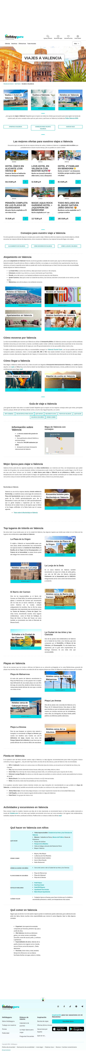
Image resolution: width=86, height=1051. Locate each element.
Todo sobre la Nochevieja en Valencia (26, 512)
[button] (68, 1021)
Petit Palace (38, 882)
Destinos (17, 84)
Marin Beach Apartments (42, 892)
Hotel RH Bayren (39, 887)
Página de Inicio (9, 84)
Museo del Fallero (58, 837)
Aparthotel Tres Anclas (41, 889)
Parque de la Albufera (41, 844)
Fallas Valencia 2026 (71, 118)
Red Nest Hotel (39, 885)
